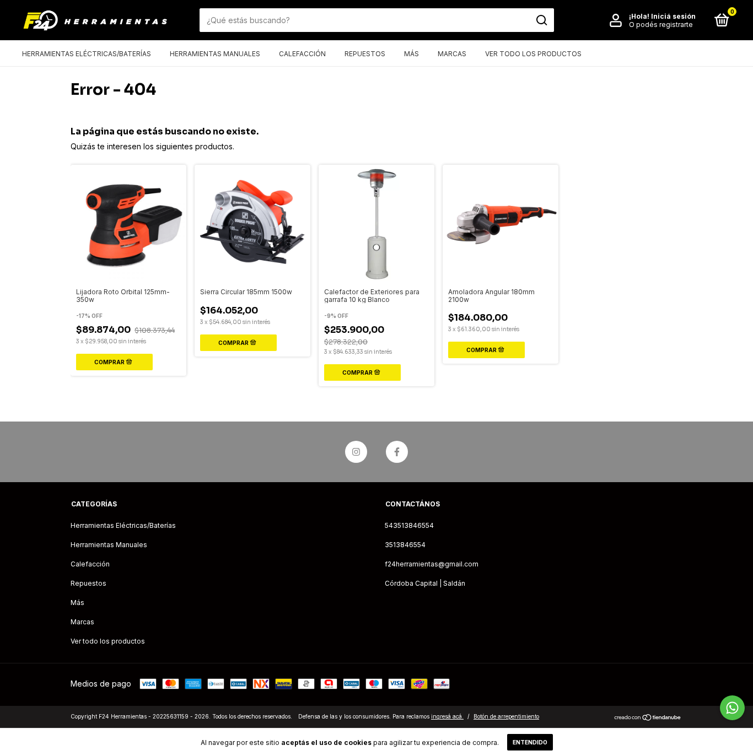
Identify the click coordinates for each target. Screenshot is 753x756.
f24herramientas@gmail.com (431, 564)
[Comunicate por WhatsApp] (732, 707)
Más (411, 54)
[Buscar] (541, 20)
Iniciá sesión (673, 16)
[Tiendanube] (648, 717)
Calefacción (302, 54)
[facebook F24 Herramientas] (397, 452)
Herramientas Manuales (215, 54)
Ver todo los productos (533, 54)
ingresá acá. (447, 716)
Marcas (452, 54)
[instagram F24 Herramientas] (356, 452)
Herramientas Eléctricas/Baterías (86, 54)
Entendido (530, 742)
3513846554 (405, 545)
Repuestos (365, 54)
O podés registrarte (661, 24)
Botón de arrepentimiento (506, 716)
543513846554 (409, 525)
